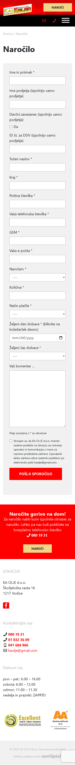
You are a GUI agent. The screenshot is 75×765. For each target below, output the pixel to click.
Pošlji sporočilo (35, 473)
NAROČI (58, 7)
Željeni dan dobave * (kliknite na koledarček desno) (34, 327)
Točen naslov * (20, 158)
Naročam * (17, 268)
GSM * (14, 232)
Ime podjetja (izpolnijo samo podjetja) (32, 93)
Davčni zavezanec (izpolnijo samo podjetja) (35, 117)
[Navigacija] (65, 20)
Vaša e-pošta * (20, 250)
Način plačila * (20, 305)
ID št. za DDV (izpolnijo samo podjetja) (32, 138)
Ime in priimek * (22, 72)
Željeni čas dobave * (25, 347)
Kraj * (13, 177)
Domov (8, 33)
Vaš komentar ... (21, 366)
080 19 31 (38, 535)
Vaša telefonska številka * (29, 213)
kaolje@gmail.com (22, 650)
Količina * (16, 287)
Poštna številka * (22, 195)
